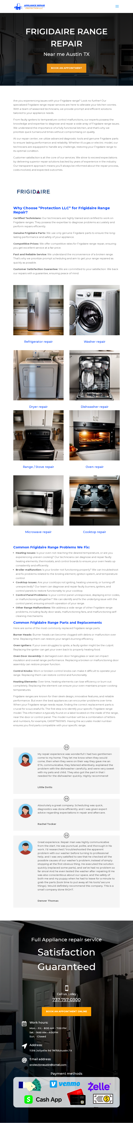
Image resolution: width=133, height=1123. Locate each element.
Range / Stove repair (38, 467)
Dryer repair (38, 407)
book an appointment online (66, 1011)
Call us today (66, 994)
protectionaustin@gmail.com (48, 1064)
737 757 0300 (67, 999)
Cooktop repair (94, 532)
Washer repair (94, 342)
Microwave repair (38, 532)
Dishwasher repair (95, 407)
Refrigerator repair (38, 342)
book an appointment (66, 68)
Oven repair (95, 467)
